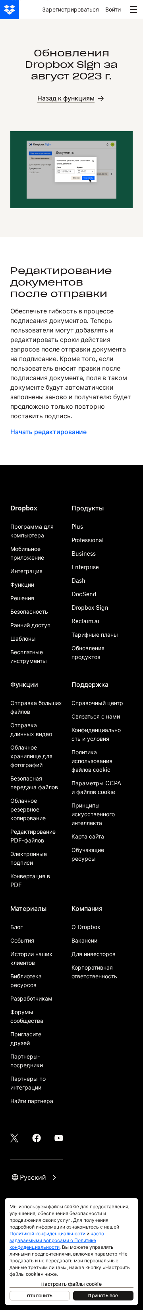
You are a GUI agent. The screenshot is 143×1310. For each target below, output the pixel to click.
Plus (77, 526)
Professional (88, 540)
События (22, 940)
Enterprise (85, 567)
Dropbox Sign (90, 607)
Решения (22, 598)
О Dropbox (86, 927)
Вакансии (84, 940)
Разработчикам (31, 998)
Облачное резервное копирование (28, 809)
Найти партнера (31, 1100)
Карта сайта (88, 836)
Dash (78, 580)
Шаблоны (23, 638)
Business (84, 553)
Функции (22, 584)
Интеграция (26, 571)
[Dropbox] (9, 9)
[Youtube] (59, 1138)
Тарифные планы (95, 634)
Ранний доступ (30, 625)
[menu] (133, 9)
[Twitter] (14, 1138)
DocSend (84, 594)
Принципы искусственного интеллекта (93, 814)
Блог (16, 927)
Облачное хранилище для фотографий (31, 756)
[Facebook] (36, 1138)
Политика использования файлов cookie (92, 761)
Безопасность (29, 611)
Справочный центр (97, 702)
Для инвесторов (94, 954)
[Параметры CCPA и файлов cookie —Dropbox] (71, 1251)
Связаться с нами (96, 716)
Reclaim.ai (85, 621)
